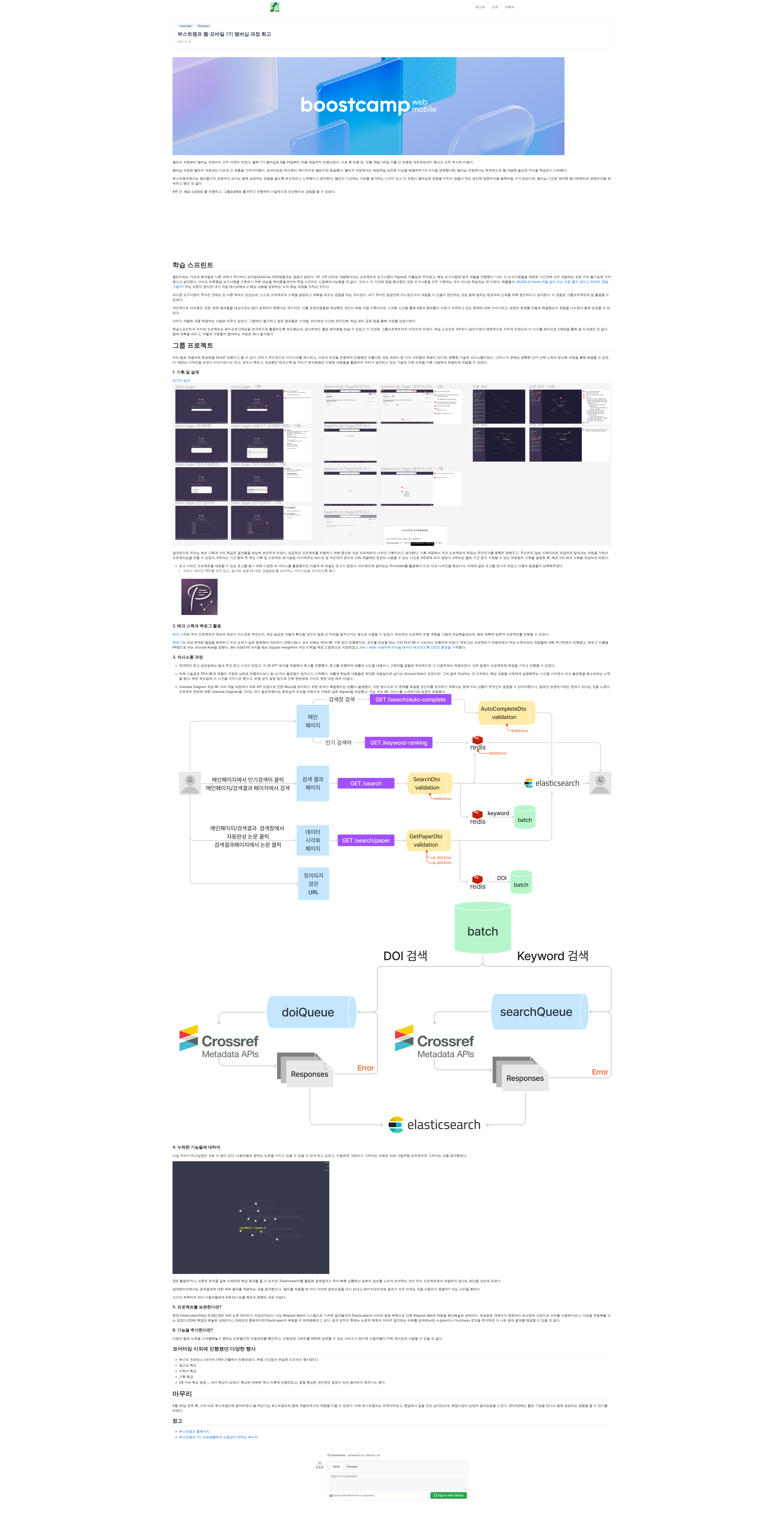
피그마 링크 (181, 380)
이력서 (509, 7)
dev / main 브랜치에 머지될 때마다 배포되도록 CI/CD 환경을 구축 (409, 647)
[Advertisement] (392, 227)
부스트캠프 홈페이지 (194, 1431)
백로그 (177, 642)
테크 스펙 (180, 634)
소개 (495, 7)
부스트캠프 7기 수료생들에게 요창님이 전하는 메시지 (218, 1437)
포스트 (480, 7)
